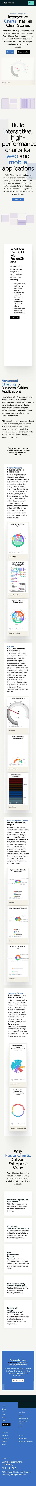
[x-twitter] (3, 1468)
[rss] (16, 1468)
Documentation (23, 52)
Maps (4, 1417)
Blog (20, 1415)
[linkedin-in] (6, 1468)
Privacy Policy (22, 1439)
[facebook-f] (10, 1468)
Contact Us (5, 1438)
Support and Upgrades (25, 1441)
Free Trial (10, 52)
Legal (4, 1444)
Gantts (4, 1420)
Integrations (23, 1421)
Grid (3, 1415)
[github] (13, 1468)
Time (3, 1412)
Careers (4, 1441)
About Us (5, 1436)
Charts (4, 1409)
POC (20, 1426)
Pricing (21, 1424)
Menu (31, 3)
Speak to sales (18, 1380)
